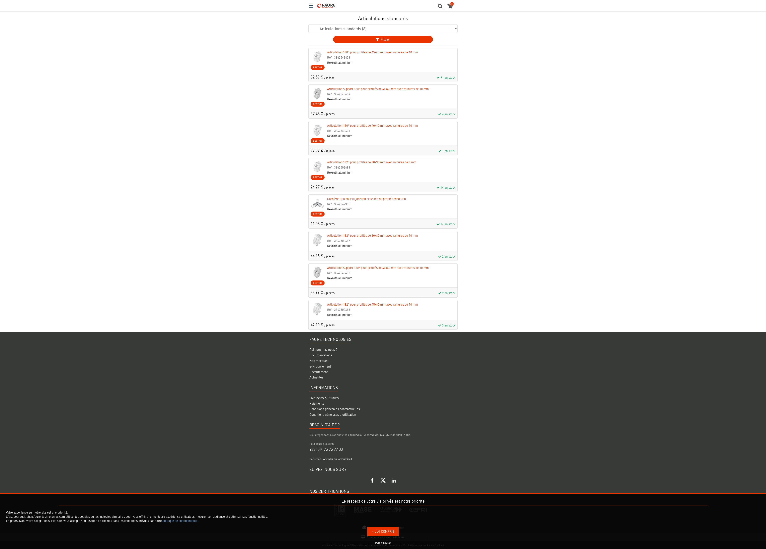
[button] (441, 7)
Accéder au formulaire (336, 459)
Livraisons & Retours (324, 397)
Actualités (316, 377)
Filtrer (385, 39)
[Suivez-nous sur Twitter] (383, 479)
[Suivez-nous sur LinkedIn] (394, 479)
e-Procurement (320, 366)
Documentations (320, 355)
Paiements (316, 403)
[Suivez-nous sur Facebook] (372, 479)
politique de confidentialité (180, 521)
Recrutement (318, 372)
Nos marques (318, 360)
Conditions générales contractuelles (334, 409)
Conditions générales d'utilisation (332, 414)
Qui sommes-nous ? (323, 349)
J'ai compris (384, 531)
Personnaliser (383, 542)
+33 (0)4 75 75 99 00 (326, 449)
